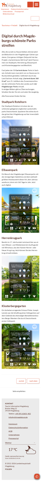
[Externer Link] (14, 18)
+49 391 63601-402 (23, 414)
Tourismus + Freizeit (9, 25)
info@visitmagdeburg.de (18, 417)
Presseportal (19, 11)
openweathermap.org (17, 456)
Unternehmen (8, 11)
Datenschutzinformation (19, 9)
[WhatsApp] (36, 391)
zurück (21, 381)
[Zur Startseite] (11, 4)
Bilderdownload (8, 14)
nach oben (33, 381)
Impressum (5, 9)
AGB (10, 431)
